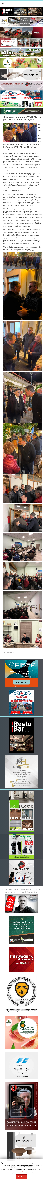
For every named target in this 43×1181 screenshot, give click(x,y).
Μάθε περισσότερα (26, 1172)
